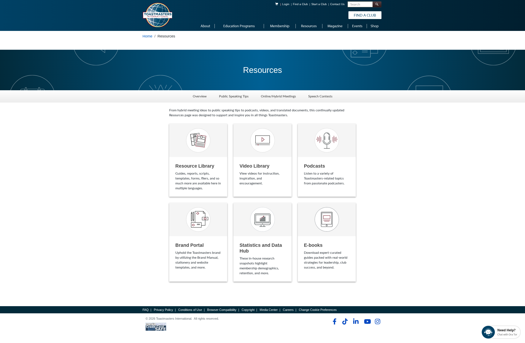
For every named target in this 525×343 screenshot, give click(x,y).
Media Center (269, 309)
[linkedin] (355, 321)
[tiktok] (344, 321)
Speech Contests (320, 96)
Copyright (248, 309)
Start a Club (319, 4)
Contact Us (337, 4)
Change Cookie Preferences (318, 309)
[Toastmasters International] (157, 14)
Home (147, 36)
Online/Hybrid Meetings (278, 96)
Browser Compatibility (221, 309)
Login (285, 4)
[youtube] (366, 321)
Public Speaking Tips (234, 96)
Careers (288, 309)
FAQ (146, 309)
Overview (200, 96)
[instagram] (377, 321)
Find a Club (300, 4)
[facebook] (334, 321)
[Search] (376, 4)
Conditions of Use (190, 309)
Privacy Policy (163, 309)
